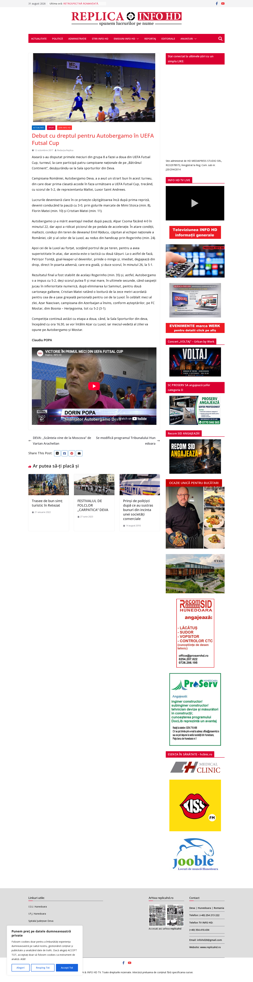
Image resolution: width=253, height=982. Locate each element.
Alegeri (21, 967)
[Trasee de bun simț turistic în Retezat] (48, 477)
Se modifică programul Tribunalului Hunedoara (125, 440)
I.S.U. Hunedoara (37, 906)
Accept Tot (67, 967)
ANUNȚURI (187, 38)
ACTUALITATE (39, 38)
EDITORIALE (168, 38)
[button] (137, 38)
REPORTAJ (150, 38)
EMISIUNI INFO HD (124, 38)
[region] (45, 950)
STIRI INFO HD (100, 38)
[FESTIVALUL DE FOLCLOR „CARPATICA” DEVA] (94, 477)
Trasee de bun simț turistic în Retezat (47, 503)
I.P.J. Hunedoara (37, 913)
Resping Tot (43, 967)
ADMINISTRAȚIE (77, 38)
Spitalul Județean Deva (40, 920)
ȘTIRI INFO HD (65, 127)
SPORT (51, 127)
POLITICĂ (57, 38)
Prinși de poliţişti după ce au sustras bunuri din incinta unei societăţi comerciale (138, 509)
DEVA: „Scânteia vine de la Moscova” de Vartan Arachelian (62, 440)
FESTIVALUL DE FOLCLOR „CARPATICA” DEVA (92, 505)
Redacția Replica (65, 150)
